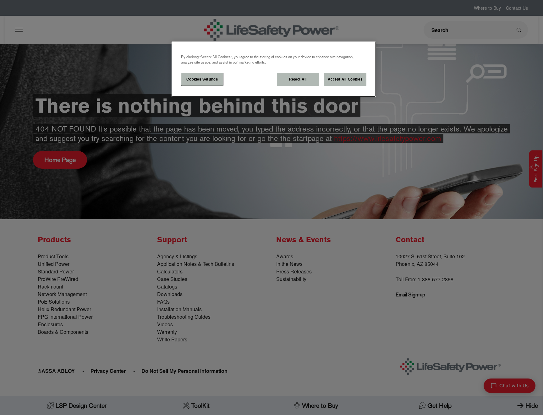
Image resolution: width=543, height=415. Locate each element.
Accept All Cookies (345, 78)
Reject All (298, 78)
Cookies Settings (202, 78)
